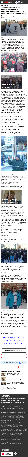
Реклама (4, 400)
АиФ (2, 37)
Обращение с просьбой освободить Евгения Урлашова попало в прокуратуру (16, 378)
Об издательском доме (8, 398)
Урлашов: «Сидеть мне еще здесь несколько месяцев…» (14, 388)
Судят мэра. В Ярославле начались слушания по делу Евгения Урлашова (15, 383)
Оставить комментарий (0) (14, 356)
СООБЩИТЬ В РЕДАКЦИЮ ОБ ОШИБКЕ (12, 408)
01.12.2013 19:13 (4, 6)
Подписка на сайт (7, 406)
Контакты (17, 406)
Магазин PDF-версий (14, 400)
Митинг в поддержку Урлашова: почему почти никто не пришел (12, 341)
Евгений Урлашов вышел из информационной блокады (13, 374)
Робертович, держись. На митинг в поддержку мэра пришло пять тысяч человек (13, 337)
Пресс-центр (21, 398)
